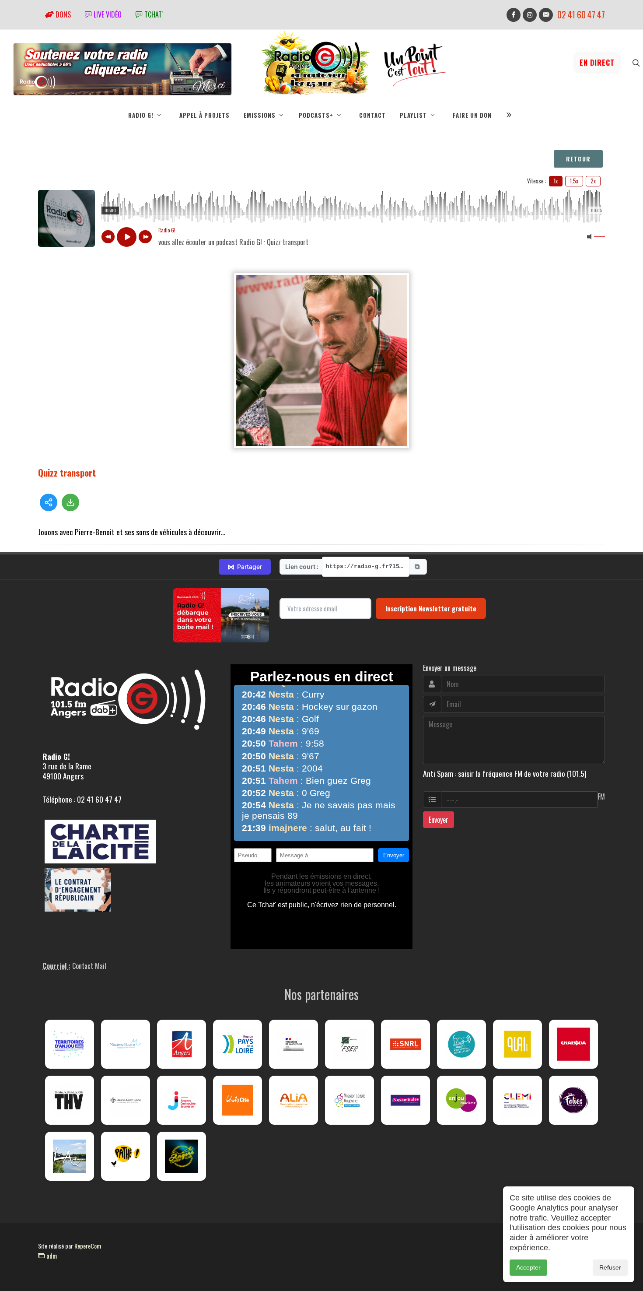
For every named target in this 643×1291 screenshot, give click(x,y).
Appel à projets (204, 115)
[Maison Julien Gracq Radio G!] (125, 1100)
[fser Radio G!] (349, 1044)
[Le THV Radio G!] (69, 1100)
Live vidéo (107, 14)
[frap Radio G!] (461, 1044)
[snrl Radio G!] (405, 1044)
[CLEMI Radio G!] (517, 1100)
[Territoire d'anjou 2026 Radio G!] (69, 1044)
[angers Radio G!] (181, 1044)
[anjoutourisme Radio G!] (461, 1100)
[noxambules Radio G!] (405, 1100)
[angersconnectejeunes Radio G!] (181, 1100)
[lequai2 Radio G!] (517, 1044)
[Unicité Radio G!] (237, 1100)
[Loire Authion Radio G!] (69, 1156)
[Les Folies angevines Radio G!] (573, 1100)
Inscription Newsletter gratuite (430, 608)
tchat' (153, 14)
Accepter (528, 1267)
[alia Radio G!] (293, 1100)
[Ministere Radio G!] (293, 1044)
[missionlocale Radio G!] (349, 1100)
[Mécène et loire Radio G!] (125, 1044)
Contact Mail (89, 966)
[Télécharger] (70, 502)
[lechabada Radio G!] (573, 1044)
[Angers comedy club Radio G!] (181, 1156)
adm (51, 1255)
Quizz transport (67, 472)
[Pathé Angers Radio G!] (125, 1156)
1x (556, 180)
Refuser (610, 1267)
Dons (62, 14)
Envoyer (438, 819)
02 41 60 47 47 (581, 14)
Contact (372, 115)
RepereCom (87, 1245)
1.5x (574, 180)
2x (593, 180)
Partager (244, 566)
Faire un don (472, 115)
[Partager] (48, 502)
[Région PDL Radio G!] (237, 1044)
